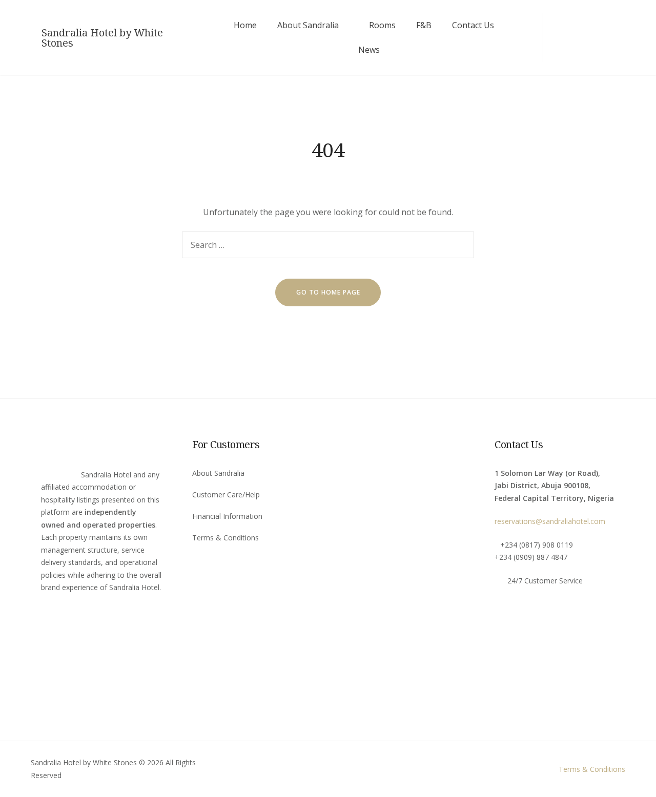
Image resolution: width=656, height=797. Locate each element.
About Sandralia (308, 25)
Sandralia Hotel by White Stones (102, 38)
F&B (424, 25)
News (369, 49)
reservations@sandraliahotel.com (550, 521)
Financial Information (227, 516)
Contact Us (473, 25)
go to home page (328, 292)
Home (245, 25)
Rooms (382, 25)
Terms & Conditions (225, 537)
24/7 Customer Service (545, 580)
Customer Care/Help (226, 494)
